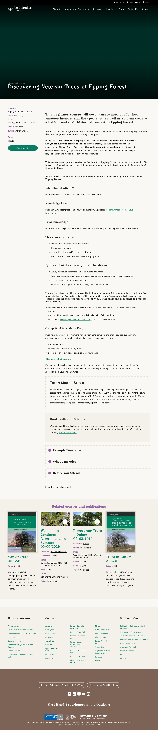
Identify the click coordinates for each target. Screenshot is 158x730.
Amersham (49, 626)
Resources (97, 9)
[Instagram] (88, 694)
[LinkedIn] (74, 694)
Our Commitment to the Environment (22, 633)
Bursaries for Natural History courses (134, 639)
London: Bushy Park (77, 632)
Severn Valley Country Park (103, 642)
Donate (144, 9)
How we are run (19, 618)
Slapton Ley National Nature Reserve (102, 652)
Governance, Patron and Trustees (20, 630)
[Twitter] (69, 694)
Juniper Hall (49, 658)
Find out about (130, 618)
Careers (123, 658)
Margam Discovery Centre (77, 661)
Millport (98, 626)
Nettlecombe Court (102, 630)
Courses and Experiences (77, 9)
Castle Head (49, 641)
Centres (50, 618)
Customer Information (16, 641)
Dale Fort (48, 645)
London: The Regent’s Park (78, 651)
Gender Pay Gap (14, 651)
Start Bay (98, 657)
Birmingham (50, 630)
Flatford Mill (49, 654)
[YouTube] (83, 694)
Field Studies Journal (127, 643)
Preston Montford (59, 551)
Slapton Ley (99, 647)
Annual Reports (13, 626)
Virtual (86, 543)
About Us (57, 9)
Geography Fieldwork (128, 647)
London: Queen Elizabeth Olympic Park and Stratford (78, 644)
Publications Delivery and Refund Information (132, 627)
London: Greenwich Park (77, 637)
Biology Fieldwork (127, 651)
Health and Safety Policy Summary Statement (20, 646)
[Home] (19, 9)
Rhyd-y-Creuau (100, 637)
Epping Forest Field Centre (20, 111)
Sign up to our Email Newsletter (132, 632)
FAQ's (122, 654)
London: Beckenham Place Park (78, 627)
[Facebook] (79, 694)
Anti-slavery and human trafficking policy (20, 655)
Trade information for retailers (131, 636)
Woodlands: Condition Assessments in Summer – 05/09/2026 (53, 538)
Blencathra (49, 637)
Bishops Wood (50, 633)
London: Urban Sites (77, 656)
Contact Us (132, 9)
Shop (121, 9)
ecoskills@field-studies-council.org (76, 319)
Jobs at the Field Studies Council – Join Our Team (62, 685)
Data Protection (13, 637)
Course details (22, 148)
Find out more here (68, 432)
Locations (110, 9)
